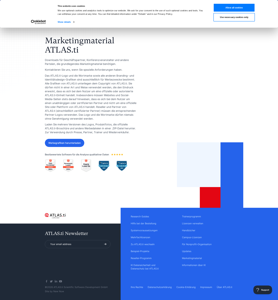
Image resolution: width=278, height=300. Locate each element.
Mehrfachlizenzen (140, 237)
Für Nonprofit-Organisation (197, 244)
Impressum (206, 287)
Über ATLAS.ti (224, 287)
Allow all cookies (234, 7)
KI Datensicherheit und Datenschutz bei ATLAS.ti (145, 267)
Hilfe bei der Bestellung (143, 223)
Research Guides (140, 216)
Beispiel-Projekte (140, 251)
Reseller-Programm (141, 258)
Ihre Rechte (137, 287)
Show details (64, 22)
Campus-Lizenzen (192, 237)
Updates (186, 251)
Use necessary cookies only (234, 17)
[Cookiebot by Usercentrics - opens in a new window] (38, 22)
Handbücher (188, 230)
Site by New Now (54, 291)
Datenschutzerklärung (160, 287)
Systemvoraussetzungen (144, 230)
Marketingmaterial (192, 258)
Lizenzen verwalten (192, 223)
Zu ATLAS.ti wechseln (142, 244)
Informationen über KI (194, 265)
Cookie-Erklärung (186, 287)
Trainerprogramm (191, 216)
